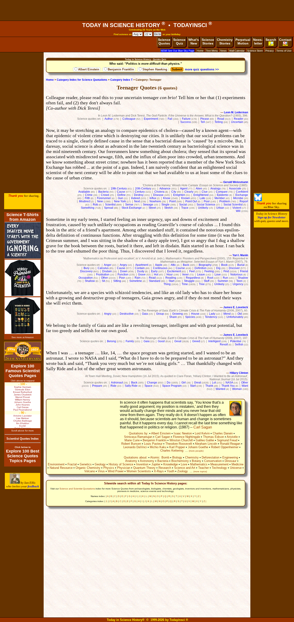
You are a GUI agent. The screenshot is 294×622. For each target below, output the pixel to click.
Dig (218, 268)
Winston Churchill (181, 440)
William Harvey (22, 399)
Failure (186, 118)
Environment (56, 464)
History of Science (121, 464)
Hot (156, 274)
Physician (123, 467)
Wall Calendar (237, 50)
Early (154, 271)
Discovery (86, 271)
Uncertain (237, 122)
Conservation (213, 461)
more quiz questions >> (202, 69)
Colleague (129, 118)
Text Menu (212, 50)
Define (121, 195)
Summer (223, 281)
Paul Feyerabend (22, 409)
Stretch (168, 207)
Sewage (148, 204)
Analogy (215, 188)
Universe (236, 467)
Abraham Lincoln (206, 443)
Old (239, 313)
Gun (120, 198)
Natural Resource (61, 467)
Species (190, 317)
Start (171, 281)
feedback (33, 486)
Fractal (72, 464)
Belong (111, 341)
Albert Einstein (88, 69)
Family (130, 341)
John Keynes (23, 404)
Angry (123, 265)
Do (168, 382)
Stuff (206, 281)
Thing (167, 284)
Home (200, 50)
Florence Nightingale (186, 437)
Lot (214, 382)
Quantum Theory (144, 467)
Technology (219, 467)
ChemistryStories (225, 41)
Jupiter (155, 464)
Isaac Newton (183, 433)
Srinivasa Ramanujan (138, 437)
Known (185, 198)
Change (152, 382)
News (223, 50)
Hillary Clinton (239, 373)
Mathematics (198, 464)
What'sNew (193, 41)
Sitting (117, 281)
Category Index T (121, 79)
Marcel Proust (22, 397)
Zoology (182, 471)
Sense (129, 204)
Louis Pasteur (153, 443)
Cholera (159, 191)
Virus (101, 471)
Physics (108, 467)
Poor (207, 201)
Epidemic (223, 195)
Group (160, 313)
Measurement (219, 464)
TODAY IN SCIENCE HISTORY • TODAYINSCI (147, 25)
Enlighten (179, 195)
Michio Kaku (158, 447)
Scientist (110, 204)
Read (220, 118)
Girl (183, 382)
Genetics (86, 464)
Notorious (236, 274)
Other (104, 277)
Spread (108, 207)
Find (226, 271)
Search (271, 40)
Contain (140, 268)
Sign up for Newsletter (271, 217)
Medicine (237, 464)
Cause (121, 191)
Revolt (224, 344)
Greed (196, 341)
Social (183, 204)
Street (152, 207)
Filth (87, 198)
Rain (138, 277)
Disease (158, 195)
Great (177, 341)
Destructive (127, 313)
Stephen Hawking (154, 69)
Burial (241, 265)
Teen (239, 281)
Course (180, 268)
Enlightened (201, 195)
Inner (185, 274)
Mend (227, 313)
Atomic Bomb (159, 457)
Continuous (160, 268)
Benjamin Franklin (121, 69)
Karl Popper (177, 447)
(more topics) (200, 471)
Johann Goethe (198, 447)
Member (220, 198)
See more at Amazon (22, 337)
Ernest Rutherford (22, 392)
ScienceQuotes (164, 41)
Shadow (243, 277)
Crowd (105, 195)
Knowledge (170, 464)
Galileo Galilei (205, 440)
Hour (170, 274)
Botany (196, 461)
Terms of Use (283, 50)
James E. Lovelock (235, 307)
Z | (199, 496)
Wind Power (116, 471)
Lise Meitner (22, 418)
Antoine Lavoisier (22, 415)
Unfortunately (234, 317)
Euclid (22, 426)
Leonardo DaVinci (135, 447)
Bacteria (103, 191)
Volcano (89, 471)
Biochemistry (180, 461)
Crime (89, 195)
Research (164, 467)
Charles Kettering (171, 450)
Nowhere (155, 201)
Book (224, 265)
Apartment (141, 265)
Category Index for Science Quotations (82, 79)
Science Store (255, 50)
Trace (184, 207)
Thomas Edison (213, 437)
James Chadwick (22, 394)
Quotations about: (135, 457)
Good (161, 341)
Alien (199, 188)
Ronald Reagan (230, 443)
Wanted (220, 389)
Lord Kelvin (202, 433)
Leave (201, 274)
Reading (170, 277)
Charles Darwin (223, 433)
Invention (142, 464)
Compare (222, 191)
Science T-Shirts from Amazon (22, 217)
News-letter (258, 41)
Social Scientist (233, 204)
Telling (219, 122)
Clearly (188, 191)
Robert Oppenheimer (224, 447)
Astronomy (147, 461)
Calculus (103, 268)
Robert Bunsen (131, 443)
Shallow (90, 281)
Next (137, 201)
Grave (142, 274)
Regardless (193, 277)
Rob (95, 204)
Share (173, 317)
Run (225, 277)
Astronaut (117, 382)
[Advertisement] (147, 10)
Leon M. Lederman (236, 112)
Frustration (102, 274)
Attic (173, 265)
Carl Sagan (202, 427)
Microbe (238, 198)
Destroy (139, 195)
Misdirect (84, 201)
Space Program (172, 385)
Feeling (209, 271)
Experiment (151, 118)
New (100, 201)
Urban (220, 207)
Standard (154, 281)
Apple (158, 265)
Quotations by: (138, 433)
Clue (205, 191)
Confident (242, 191)
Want (245, 385)
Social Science (206, 204)
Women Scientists (139, 471)
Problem (224, 201)
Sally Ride (131, 385)
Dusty (140, 271)
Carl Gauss (22, 407)
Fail (170, 118)
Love (218, 274)
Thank (209, 385)
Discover (234, 268)
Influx (153, 198)
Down (123, 271)
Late (202, 198)
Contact (285, 40)
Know (166, 198)
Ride (113, 385)
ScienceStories (208, 41)
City (173, 191)
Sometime (135, 281)
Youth (170, 471)
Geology (100, 464)
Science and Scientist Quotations (77, 488)
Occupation (86, 277)
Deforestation (210, 457)
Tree (202, 284)
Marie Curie (132, 440)
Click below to (23, 447)
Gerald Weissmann (235, 182)
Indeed (135, 198)
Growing (177, 313)
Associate (235, 188)
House (195, 313)
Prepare (97, 385)
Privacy (269, 50)
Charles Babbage (22, 420)
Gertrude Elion (22, 389)
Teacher (203, 467)
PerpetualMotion (242, 41)
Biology (177, 457)
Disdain (107, 271)
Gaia (145, 313)
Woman (237, 389)
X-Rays (159, 471)
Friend (244, 271)
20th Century (143, 188)
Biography (205, 265)
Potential (235, 341)
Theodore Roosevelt (178, 443)
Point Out (191, 201)
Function (123, 274)
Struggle (189, 281)
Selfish (239, 344)
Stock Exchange (132, 207)
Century (140, 191)
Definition (200, 268)
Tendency (211, 317)
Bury (86, 268)
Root (210, 277)
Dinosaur (230, 461)
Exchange (241, 195)
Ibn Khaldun (22, 423)
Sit (103, 281)
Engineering (230, 457)
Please (204, 118)
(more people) (196, 451)
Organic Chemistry (88, 467)
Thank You (228, 385)
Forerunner (104, 198)
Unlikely (203, 207)
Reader (238, 118)
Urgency (238, 284)
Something (87, 207)
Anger (107, 265)
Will (238, 211)
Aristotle (232, 437)
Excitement (174, 271)
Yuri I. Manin (240, 255)
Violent (236, 207)
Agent (183, 188)
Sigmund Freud (227, 440)
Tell (203, 122)
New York (120, 201)
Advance (164, 188)
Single (165, 204)
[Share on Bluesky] (258, 200)
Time (185, 284)
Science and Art (184, 467)
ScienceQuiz (179, 41)
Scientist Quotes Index (22, 438)
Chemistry (192, 457)
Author (109, 118)
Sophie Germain (22, 387)
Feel (192, 271)
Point (172, 201)
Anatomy (131, 461)
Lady (212, 313)
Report (244, 201)
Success (185, 122)
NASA (229, 382)
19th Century (119, 188)
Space (148, 385)
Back (186, 265)
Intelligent (214, 341)
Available (84, 191)
